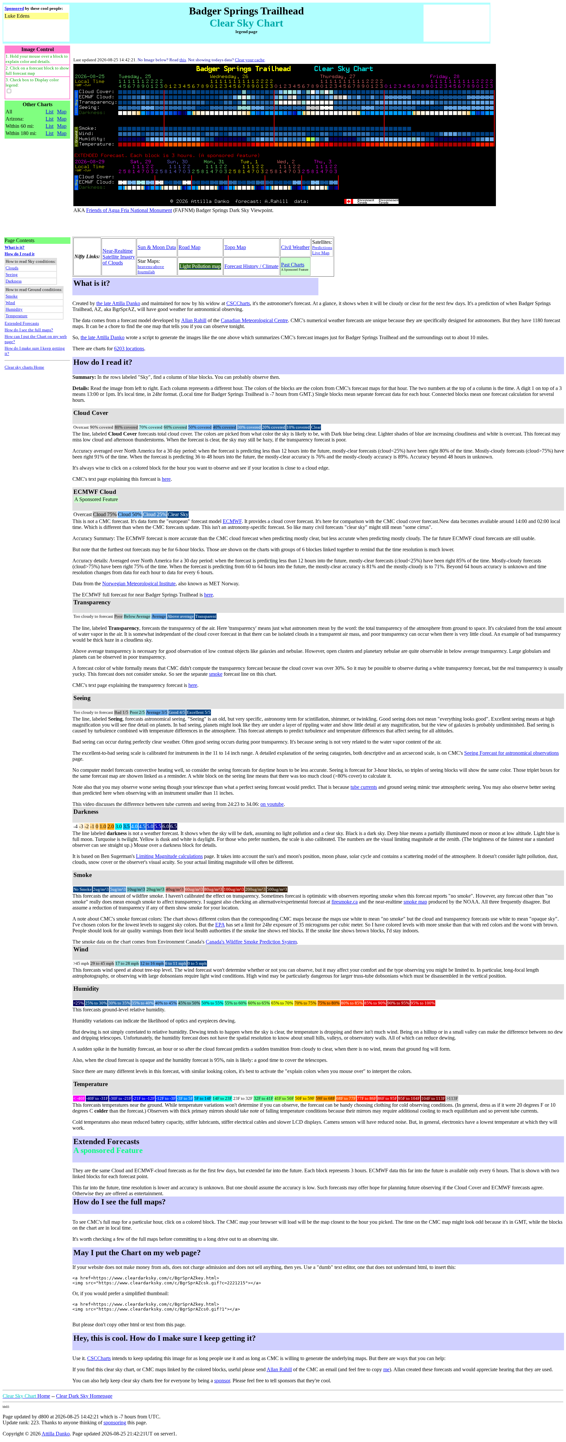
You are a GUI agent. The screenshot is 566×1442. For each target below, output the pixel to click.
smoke (215, 674)
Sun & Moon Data (157, 247)
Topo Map (235, 247)
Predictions (322, 247)
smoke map (415, 902)
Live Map (321, 252)
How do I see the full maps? (29, 329)
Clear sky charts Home (24, 367)
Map (61, 111)
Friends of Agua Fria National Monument (129, 210)
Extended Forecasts (22, 323)
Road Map (189, 247)
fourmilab (146, 271)
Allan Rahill (193, 320)
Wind (10, 302)
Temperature (17, 315)
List (49, 111)
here (166, 479)
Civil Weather (295, 247)
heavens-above (151, 266)
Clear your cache (250, 59)
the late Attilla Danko (118, 303)
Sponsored (14, 8)
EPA (220, 924)
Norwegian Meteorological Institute (139, 583)
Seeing (12, 274)
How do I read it (19, 253)
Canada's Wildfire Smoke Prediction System (251, 942)
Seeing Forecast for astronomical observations (511, 753)
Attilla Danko (56, 1433)
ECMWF (232, 521)
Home (26, 1396)
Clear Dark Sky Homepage (84, 1396)
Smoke (12, 296)
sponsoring (115, 1422)
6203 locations (129, 348)
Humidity (14, 309)
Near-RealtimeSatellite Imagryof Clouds (119, 256)
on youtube (272, 804)
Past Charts (292, 264)
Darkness (14, 281)
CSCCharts (238, 303)
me (386, 1369)
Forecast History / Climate (251, 266)
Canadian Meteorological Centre (254, 320)
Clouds (12, 267)
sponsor (222, 1380)
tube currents (363, 787)
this (182, 59)
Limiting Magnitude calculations (169, 856)
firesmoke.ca (344, 902)
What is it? (15, 247)
